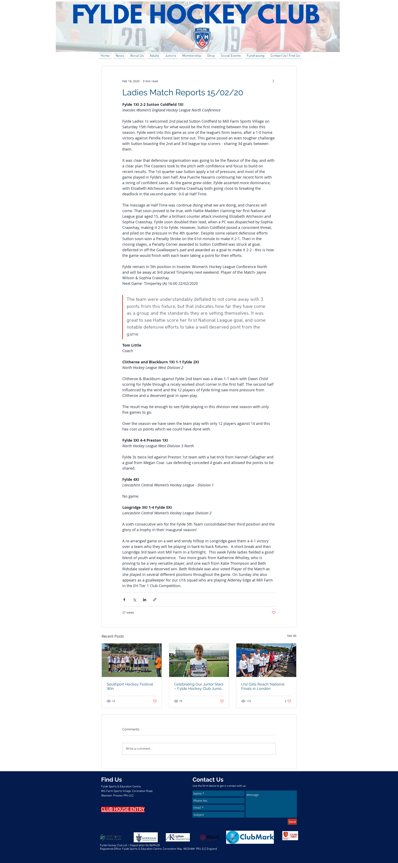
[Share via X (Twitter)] (134, 600)
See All (291, 636)
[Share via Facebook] (124, 600)
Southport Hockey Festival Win (130, 686)
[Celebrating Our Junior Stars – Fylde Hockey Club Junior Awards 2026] (199, 660)
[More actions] (273, 81)
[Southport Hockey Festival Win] (132, 660)
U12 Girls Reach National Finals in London (262, 686)
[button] (137, 56)
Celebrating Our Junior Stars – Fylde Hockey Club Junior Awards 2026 (198, 686)
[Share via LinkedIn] (145, 600)
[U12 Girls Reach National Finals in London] (266, 660)
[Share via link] (155, 600)
